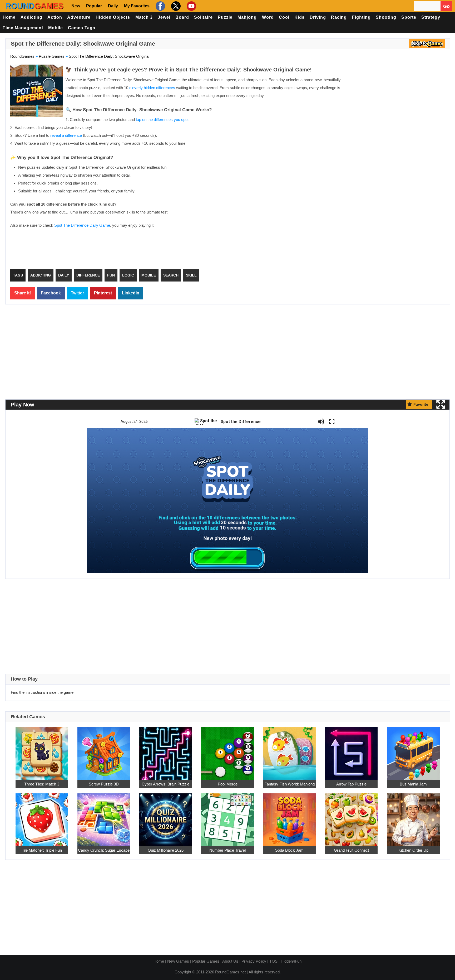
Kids (299, 17)
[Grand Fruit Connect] (351, 816)
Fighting (361, 17)
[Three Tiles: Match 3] (42, 750)
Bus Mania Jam (413, 784)
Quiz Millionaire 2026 (166, 850)
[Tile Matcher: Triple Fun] (42, 816)
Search (171, 275)
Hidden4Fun (291, 961)
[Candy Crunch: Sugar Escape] (103, 816)
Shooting (386, 17)
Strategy (430, 17)
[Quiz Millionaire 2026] (165, 816)
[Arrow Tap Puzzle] (351, 750)
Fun (111, 275)
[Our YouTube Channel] (191, 6)
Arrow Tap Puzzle (351, 784)
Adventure (79, 17)
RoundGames (22, 56)
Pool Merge (228, 784)
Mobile (55, 28)
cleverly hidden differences (152, 87)
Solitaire (203, 17)
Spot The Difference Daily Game (82, 225)
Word (268, 17)
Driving (318, 17)
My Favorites (137, 6)
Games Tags (81, 28)
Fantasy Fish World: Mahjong (289, 784)
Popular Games (205, 961)
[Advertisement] (401, 103)
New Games (178, 961)
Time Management (23, 28)
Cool (284, 17)
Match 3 (144, 17)
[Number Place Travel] (227, 816)
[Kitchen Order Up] (413, 816)
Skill (191, 275)
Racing (339, 17)
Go (446, 6)
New (75, 6)
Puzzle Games (52, 56)
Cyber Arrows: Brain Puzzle (165, 784)
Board (182, 17)
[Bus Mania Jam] (413, 750)
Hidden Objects (113, 17)
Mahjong (247, 17)
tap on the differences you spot (162, 119)
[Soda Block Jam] (289, 816)
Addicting (31, 17)
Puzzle (225, 17)
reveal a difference (66, 135)
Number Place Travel (227, 850)
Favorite (420, 404)
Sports (408, 17)
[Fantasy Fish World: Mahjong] (289, 750)
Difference (88, 275)
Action (54, 17)
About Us (230, 961)
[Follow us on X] (175, 6)
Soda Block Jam (289, 850)
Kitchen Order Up (413, 850)
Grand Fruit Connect (351, 850)
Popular (94, 6)
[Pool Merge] (227, 750)
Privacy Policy (253, 961)
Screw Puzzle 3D (104, 784)
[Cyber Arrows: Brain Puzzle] (165, 750)
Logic (128, 275)
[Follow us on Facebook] (159, 6)
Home (9, 17)
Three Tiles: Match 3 (41, 784)
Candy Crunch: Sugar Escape (104, 850)
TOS (273, 961)
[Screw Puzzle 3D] (103, 750)
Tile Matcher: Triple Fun (42, 850)
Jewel (164, 17)
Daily (113, 6)
